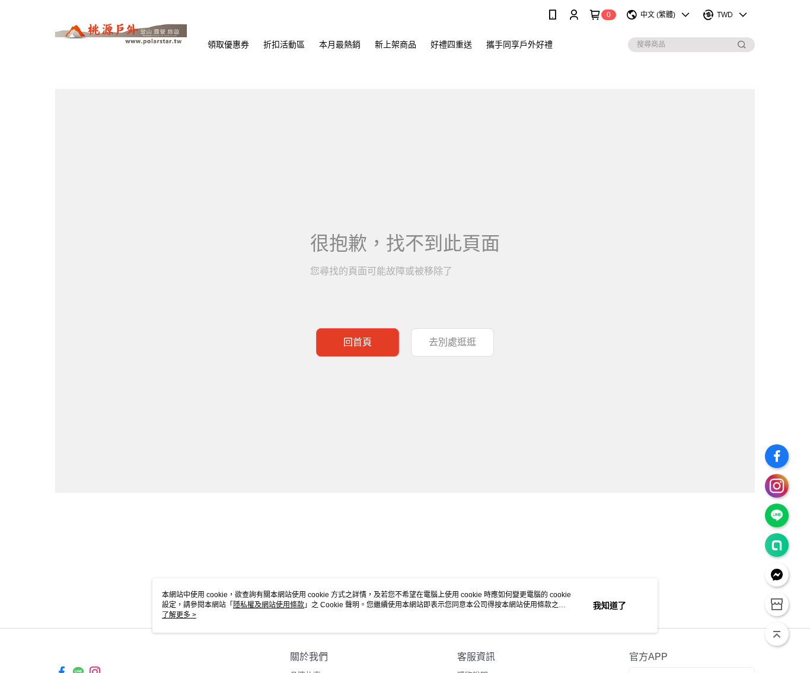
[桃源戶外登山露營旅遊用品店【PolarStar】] (121, 31)
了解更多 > (179, 615)
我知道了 (609, 605)
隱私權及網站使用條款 (268, 605)
